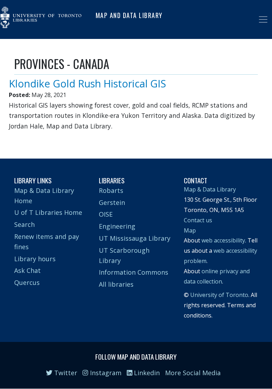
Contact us (198, 220)
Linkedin (146, 372)
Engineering (117, 226)
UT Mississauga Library (134, 238)
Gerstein (112, 202)
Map (190, 230)
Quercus (27, 282)
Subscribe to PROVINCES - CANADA (17, 138)
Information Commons (133, 272)
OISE (106, 214)
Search (24, 224)
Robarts (111, 190)
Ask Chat (27, 270)
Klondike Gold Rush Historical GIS (87, 83)
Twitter (64, 372)
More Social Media (193, 372)
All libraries (116, 284)
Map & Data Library (210, 189)
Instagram (104, 372)
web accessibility (223, 240)
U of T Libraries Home (48, 212)
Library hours (35, 258)
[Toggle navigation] (263, 19)
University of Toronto (219, 295)
